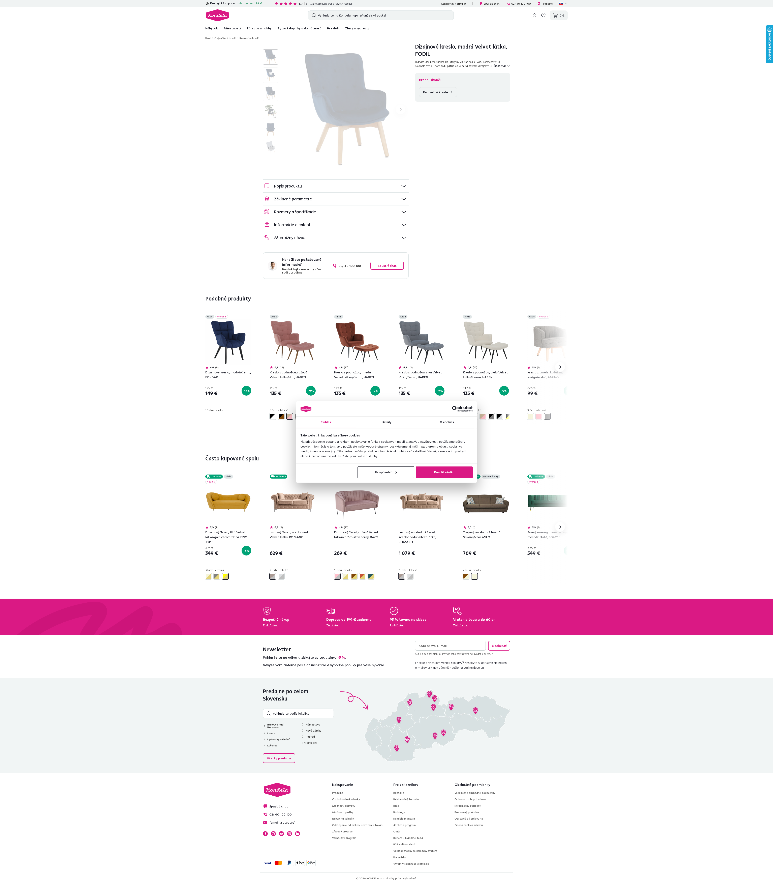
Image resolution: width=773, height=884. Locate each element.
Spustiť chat (491, 3)
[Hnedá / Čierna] (281, 416)
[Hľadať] (313, 15)
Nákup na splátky (343, 818)
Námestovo (313, 724)
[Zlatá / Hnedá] (354, 576)
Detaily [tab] (387, 422)
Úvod (208, 38)
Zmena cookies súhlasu (469, 825)
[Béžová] (530, 416)
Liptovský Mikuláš (278, 739)
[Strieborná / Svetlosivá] (281, 576)
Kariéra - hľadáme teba (408, 838)
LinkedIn (297, 833)
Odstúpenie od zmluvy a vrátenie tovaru (357, 825)
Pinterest (289, 833)
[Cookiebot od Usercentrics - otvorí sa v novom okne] (455, 409)
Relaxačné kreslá (249, 38)
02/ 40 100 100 (521, 3)
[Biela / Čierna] (273, 416)
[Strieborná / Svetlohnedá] (273, 576)
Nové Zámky (313, 730)
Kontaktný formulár (453, 3)
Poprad (310, 736)
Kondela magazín (404, 818)
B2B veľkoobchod (404, 844)
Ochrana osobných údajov (470, 799)
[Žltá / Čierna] (508, 416)
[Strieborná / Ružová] (337, 576)
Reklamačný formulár (406, 799)
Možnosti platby (342, 812)
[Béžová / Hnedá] (466, 576)
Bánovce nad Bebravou (275, 726)
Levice (271, 733)
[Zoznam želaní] (543, 15)
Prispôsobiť (383, 472)
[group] (348, 109)
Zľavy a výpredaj (357, 28)
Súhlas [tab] (326, 422)
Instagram (273, 833)
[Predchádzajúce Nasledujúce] (228, 342)
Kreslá (232, 38)
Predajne (547, 3)
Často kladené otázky (346, 799)
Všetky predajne (279, 758)
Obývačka (220, 38)
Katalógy (399, 812)
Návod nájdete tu (472, 667)
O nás (397, 831)
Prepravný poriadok (467, 812)
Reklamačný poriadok (468, 805)
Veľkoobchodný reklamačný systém (415, 851)
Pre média (399, 857)
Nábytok (211, 28)
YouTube (281, 833)
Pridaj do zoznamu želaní (248, 317)
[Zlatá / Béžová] (208, 576)
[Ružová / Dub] (289, 416)
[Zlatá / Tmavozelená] (371, 576)
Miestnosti (232, 28)
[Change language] (563, 3)
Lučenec (272, 745)
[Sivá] (547, 416)
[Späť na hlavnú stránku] (217, 15)
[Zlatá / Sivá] (217, 576)
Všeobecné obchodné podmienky (475, 793)
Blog (396, 805)
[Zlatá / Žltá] (225, 576)
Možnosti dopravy (343, 805)
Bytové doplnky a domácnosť (299, 28)
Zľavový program (342, 831)
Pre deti (333, 28)
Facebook (265, 833)
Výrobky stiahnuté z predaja (411, 863)
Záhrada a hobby (259, 28)
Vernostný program (344, 838)
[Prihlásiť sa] (534, 15)
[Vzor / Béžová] (474, 576)
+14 (270, 147)
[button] (336, 186)
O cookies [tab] (447, 422)
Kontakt (398, 793)
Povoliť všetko (444, 472)
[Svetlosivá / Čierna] (500, 416)
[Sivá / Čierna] (491, 416)
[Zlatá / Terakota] (362, 576)
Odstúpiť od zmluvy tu (469, 818)
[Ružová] (539, 416)
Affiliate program (404, 825)
